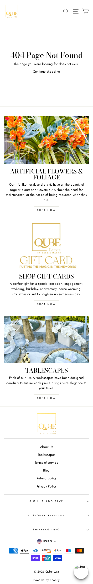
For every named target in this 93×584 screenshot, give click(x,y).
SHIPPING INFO (46, 529)
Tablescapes (46, 454)
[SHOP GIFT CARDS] (46, 245)
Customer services (46, 515)
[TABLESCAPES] (46, 339)
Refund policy (46, 478)
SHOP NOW (46, 210)
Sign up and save (46, 501)
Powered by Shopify (46, 580)
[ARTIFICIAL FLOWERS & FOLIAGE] (46, 140)
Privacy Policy (46, 486)
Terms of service (46, 462)
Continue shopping (46, 71)
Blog (46, 470)
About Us (46, 446)
